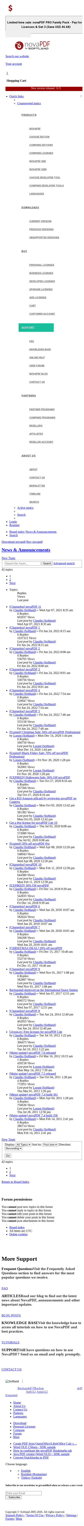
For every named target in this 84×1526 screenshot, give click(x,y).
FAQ (5, 1288)
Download (19, 1423)
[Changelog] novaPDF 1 (24, 627)
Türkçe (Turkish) (31, 1477)
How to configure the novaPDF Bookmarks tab (42, 1450)
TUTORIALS (10, 1342)
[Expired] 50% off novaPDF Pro (29, 843)
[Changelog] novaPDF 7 (24, 927)
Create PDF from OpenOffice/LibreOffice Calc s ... (45, 1443)
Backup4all (25, 1388)
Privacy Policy (55, 1515)
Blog (16, 1437)
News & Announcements (26, 549)
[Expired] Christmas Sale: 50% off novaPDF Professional (44, 732)
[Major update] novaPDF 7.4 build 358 (33, 1115)
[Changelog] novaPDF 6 (24, 906)
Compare (19, 1430)
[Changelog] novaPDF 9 (24, 969)
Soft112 (31, 1391)
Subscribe (13, 1497)
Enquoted (11, 1395)
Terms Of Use (35, 1515)
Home (17, 1402)
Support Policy (15, 1515)
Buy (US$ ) (18, 34)
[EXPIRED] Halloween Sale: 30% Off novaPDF (39, 777)
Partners (18, 1413)
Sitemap (71, 1515)
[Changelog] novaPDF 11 (25, 606)
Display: (10, 1144)
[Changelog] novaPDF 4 (24, 690)
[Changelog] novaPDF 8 (24, 1011)
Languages (20, 1416)
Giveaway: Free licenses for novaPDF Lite (35, 1031)
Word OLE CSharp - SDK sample (34, 1447)
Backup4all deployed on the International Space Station (43, 990)
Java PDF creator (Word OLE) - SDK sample (41, 1454)
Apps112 (42, 1391)
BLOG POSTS (11, 1315)
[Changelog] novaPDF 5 (24, 711)
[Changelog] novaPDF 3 (24, 669)
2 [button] (10, 579)
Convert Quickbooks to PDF (31, 1457)
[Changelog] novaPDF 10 (25, 864)
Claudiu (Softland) (24, 610)
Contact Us (20, 1409)
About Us (19, 1406)
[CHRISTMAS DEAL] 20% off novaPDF (35, 948)
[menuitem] (29, 103)
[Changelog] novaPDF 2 (24, 648)
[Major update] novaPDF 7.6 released (32, 1052)
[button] (12, 583)
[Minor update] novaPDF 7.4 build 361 (33, 1094)
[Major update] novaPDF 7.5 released (32, 1073)
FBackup (38, 1388)
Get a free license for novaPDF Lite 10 (33, 822)
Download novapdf (14, 541)
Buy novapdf (34, 541)
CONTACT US (11, 1369)
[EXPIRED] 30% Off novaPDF (29, 885)
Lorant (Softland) (24, 735)
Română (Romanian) (34, 1474)
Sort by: (37, 1144)
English (25, 1470)
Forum (17, 1433)
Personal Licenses (24, 1426)
